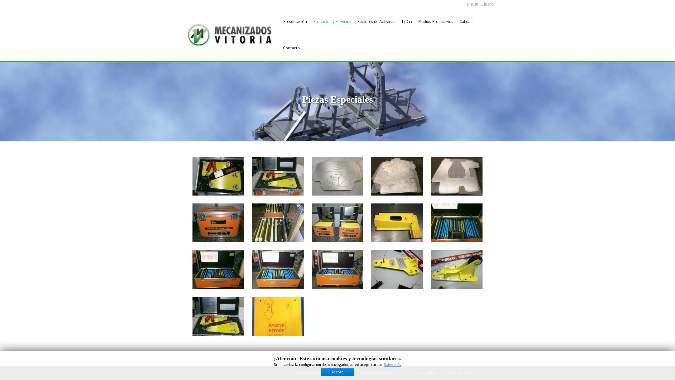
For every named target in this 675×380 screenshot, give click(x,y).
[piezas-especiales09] (397, 222)
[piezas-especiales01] (218, 176)
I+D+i (407, 21)
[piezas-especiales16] (218, 316)
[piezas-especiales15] (457, 269)
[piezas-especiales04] (397, 176)
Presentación (295, 21)
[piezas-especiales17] (278, 316)
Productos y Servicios (332, 21)
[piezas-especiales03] (337, 176)
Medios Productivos (435, 21)
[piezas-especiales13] (337, 269)
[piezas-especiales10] (457, 222)
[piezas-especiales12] (278, 269)
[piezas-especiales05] (457, 176)
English (473, 4)
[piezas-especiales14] (397, 269)
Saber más (392, 365)
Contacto (291, 48)
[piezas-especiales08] (337, 222)
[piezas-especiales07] (278, 222)
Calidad (466, 21)
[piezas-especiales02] (278, 176)
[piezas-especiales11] (218, 269)
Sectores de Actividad (377, 21)
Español (487, 4)
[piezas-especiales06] (218, 222)
